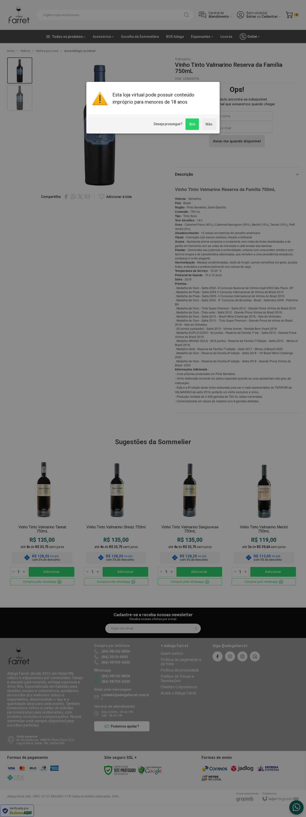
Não (209, 124)
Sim (192, 124)
